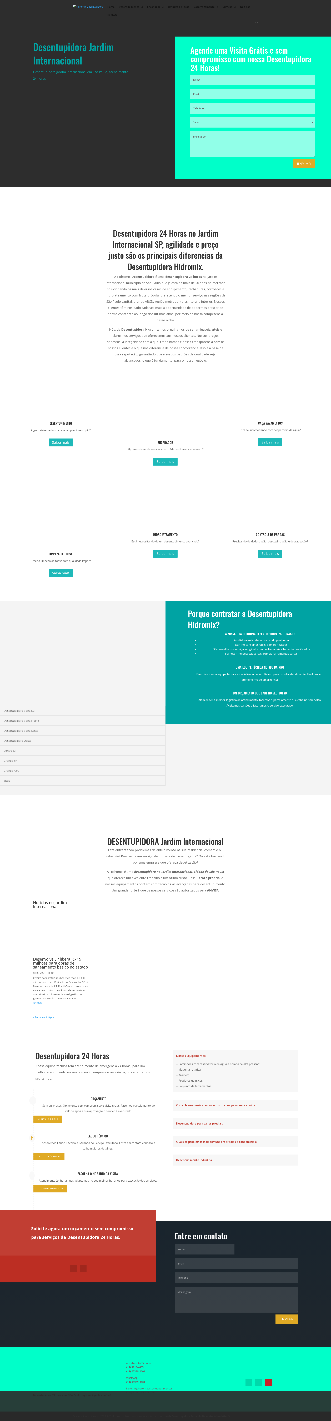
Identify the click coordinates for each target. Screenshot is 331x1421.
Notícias (245, 7)
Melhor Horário (50, 1188)
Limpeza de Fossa (178, 7)
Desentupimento (129, 7)
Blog (50, 972)
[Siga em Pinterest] (268, 1382)
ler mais (37, 1002)
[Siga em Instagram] (83, 1268)
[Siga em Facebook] (73, 1268)
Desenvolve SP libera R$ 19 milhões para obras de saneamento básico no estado (60, 963)
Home (110, 7)
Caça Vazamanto (204, 7)
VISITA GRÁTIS (48, 1119)
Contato (112, 15)
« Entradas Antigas (43, 1017)
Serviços (227, 7)
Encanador (153, 7)
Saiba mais (60, 442)
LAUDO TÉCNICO (49, 1156)
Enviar (304, 163)
